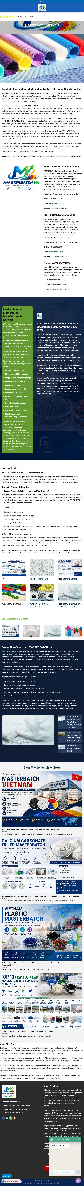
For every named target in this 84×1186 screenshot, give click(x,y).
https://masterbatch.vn (59, 208)
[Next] (80, 58)
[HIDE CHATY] (78, 1180)
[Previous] (4, 58)
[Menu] (3, 7)
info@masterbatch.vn (56, 203)
